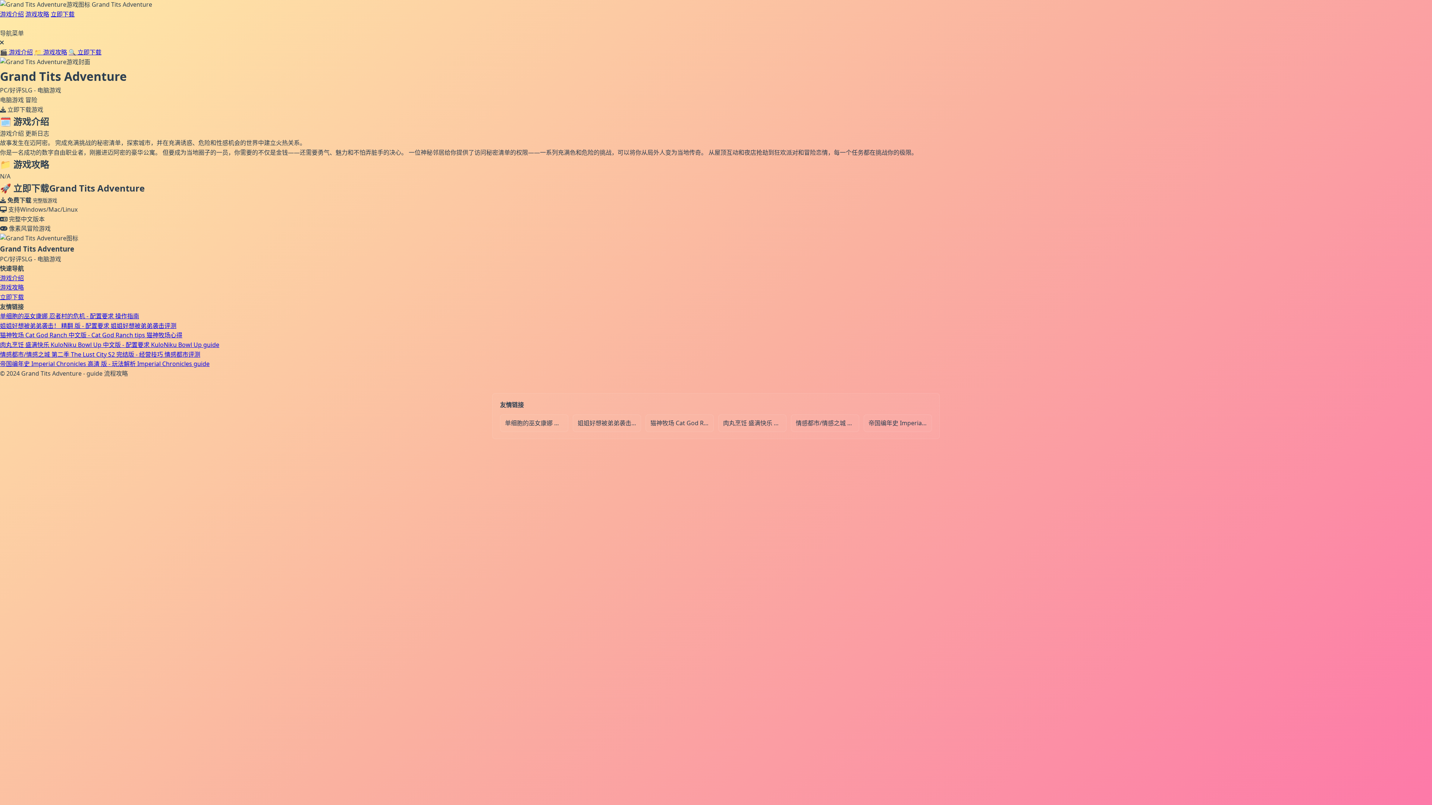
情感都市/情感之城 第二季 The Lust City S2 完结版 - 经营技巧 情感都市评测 (100, 354)
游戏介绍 (12, 14)
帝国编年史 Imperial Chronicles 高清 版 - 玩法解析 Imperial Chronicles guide (105, 364)
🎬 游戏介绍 (16, 52)
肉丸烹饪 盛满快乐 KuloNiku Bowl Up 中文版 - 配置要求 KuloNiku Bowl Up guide (109, 345)
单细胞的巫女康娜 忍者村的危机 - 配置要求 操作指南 (69, 316)
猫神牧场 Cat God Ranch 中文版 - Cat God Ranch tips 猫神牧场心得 (91, 335)
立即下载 (63, 14)
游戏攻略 (37, 14)
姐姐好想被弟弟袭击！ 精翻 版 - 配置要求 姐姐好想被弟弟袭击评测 (88, 326)
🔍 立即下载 (85, 52)
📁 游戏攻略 (50, 52)
